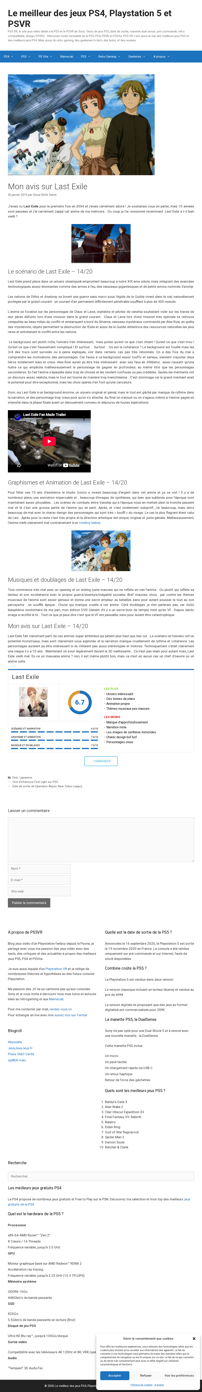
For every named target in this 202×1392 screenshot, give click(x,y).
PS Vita (43, 56)
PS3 (83, 56)
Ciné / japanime (22, 777)
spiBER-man (17, 1060)
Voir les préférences (179, 1375)
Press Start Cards (21, 1054)
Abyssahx (15, 1042)
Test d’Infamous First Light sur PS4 (35, 782)
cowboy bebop (89, 523)
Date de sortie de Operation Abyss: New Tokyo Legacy (47, 786)
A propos (159, 1384)
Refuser (146, 1375)
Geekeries (134, 56)
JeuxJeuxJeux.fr (20, 1048)
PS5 (23, 56)
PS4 (6, 56)
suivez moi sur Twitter (70, 1015)
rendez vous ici (61, 1009)
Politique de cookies (141, 1384)
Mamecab (66, 56)
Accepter (114, 1375)
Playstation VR (56, 969)
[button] (194, 1339)
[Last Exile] (33, 702)
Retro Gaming (107, 56)
